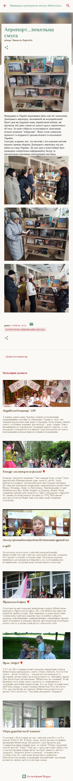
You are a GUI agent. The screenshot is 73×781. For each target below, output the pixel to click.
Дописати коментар (16, 356)
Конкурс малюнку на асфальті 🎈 (24, 471)
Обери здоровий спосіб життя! (21, 731)
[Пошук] (68, 5)
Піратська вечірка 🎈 (16, 602)
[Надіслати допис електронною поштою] (31, 325)
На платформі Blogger (38, 776)
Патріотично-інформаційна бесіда (25, 329)
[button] (6, 47)
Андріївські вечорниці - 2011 (19, 410)
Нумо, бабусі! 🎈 (13, 663)
